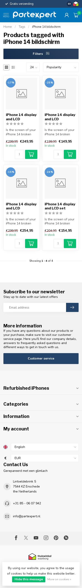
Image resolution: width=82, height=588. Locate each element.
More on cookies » (59, 579)
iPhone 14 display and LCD (21, 117)
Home (7, 27)
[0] (76, 15)
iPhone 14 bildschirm (46, 27)
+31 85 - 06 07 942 (27, 503)
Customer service (41, 358)
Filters (38, 54)
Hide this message (29, 579)
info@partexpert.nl (26, 516)
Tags (22, 27)
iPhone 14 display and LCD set (60, 206)
